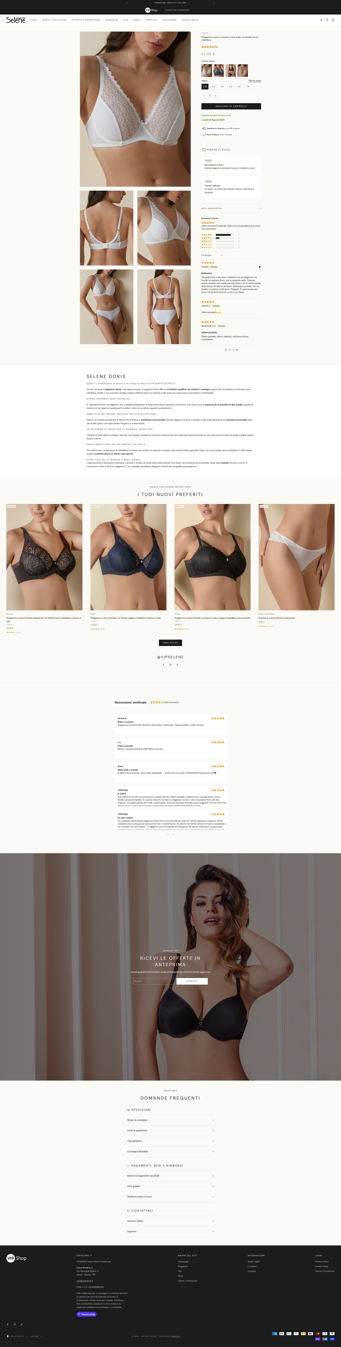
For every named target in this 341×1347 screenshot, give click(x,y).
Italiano (34, 1336)
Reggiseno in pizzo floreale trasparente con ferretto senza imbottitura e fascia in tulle (43, 620)
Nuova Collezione (54, 20)
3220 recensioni (171, 702)
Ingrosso (252, 1271)
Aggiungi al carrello (231, 106)
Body (137, 20)
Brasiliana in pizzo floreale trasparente (277, 618)
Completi (151, 20)
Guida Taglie (190, 20)
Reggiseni (112, 20)
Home (33, 20)
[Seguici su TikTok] (177, 664)
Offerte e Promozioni (86, 20)
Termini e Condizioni (325, 1271)
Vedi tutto (170, 643)
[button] (208, 47)
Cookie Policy (321, 1266)
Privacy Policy (322, 1261)
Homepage (183, 1261)
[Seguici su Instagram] (170, 664)
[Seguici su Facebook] (163, 664)
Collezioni (170, 20)
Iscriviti (192, 981)
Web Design (169, 1336)
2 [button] (230, 350)
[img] (207, 263)
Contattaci (252, 1266)
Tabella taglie (254, 81)
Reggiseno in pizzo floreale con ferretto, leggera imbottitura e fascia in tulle (125, 618)
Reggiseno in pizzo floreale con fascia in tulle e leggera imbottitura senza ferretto (212, 618)
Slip (125, 20)
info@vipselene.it (85, 1281)
